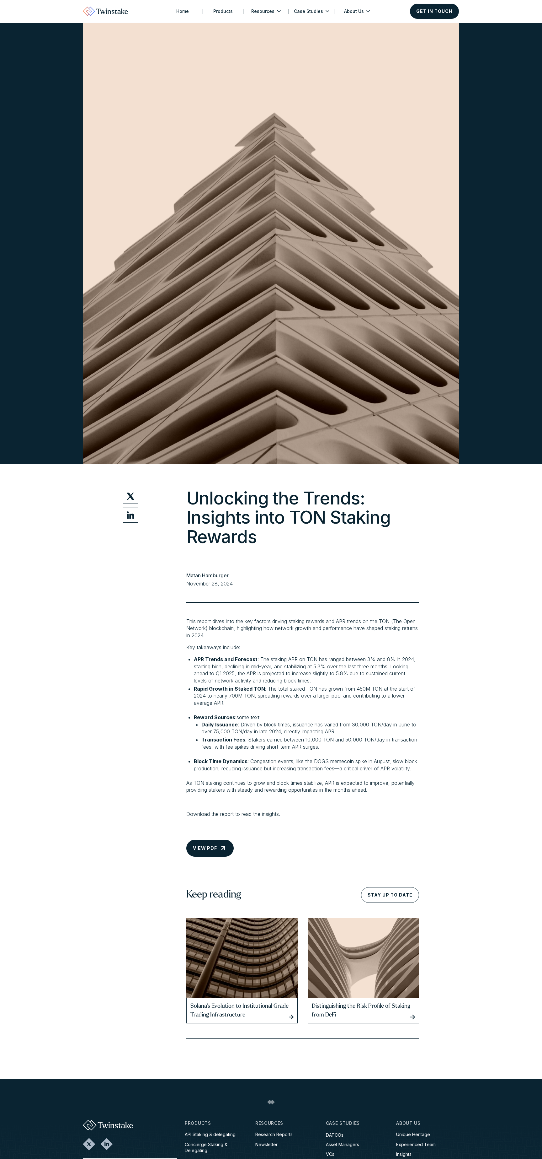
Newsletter (266, 1144)
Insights (404, 1154)
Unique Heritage (413, 1134)
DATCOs (334, 1135)
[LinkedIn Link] (106, 1144)
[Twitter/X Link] (89, 1144)
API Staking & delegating (210, 1134)
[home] (105, 11)
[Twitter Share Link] (130, 496)
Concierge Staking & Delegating (206, 1147)
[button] (266, 11)
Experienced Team (416, 1144)
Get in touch (434, 11)
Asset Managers (342, 1144)
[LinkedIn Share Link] (130, 515)
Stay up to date (390, 895)
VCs (330, 1154)
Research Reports (274, 1134)
